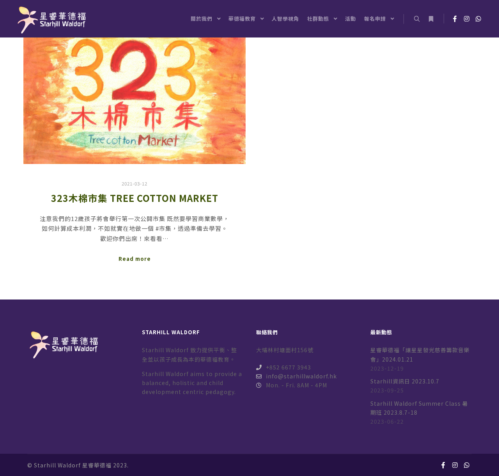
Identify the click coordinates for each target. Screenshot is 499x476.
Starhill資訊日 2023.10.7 (404, 381)
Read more (135, 258)
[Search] (417, 19)
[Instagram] (467, 19)
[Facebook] (455, 19)
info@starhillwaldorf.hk (301, 376)
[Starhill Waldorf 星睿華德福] (51, 18)
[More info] (431, 19)
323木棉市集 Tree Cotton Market (134, 198)
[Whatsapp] (478, 19)
